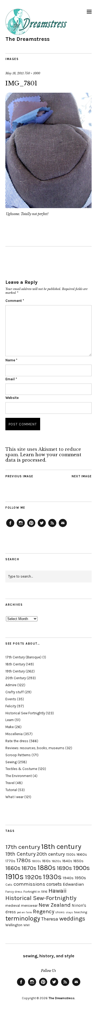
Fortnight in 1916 (35, 892)
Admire (10, 685)
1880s (46, 868)
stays (69, 912)
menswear (29, 906)
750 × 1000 (32, 73)
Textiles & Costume (21, 769)
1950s (80, 877)
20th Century (15, 678)
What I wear (14, 797)
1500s (70, 854)
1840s (67, 861)
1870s (29, 868)
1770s (10, 861)
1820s (56, 861)
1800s (36, 861)
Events (10, 699)
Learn (9, 720)
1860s (12, 868)
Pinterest (31, 526)
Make (9, 727)
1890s (64, 868)
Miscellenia (14, 734)
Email (11, 379)
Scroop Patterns (18, 755)
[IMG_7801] (48, 206)
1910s (14, 876)
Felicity (10, 706)
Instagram (21, 526)
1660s (82, 854)
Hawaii (57, 890)
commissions (29, 884)
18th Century (15, 664)
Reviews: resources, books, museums (34, 748)
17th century (22, 847)
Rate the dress (16, 741)
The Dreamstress (27, 39)
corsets (54, 884)
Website (12, 398)
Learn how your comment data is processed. (43, 457)
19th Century (15, 671)
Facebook (10, 526)
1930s (52, 877)
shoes (60, 912)
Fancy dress (13, 892)
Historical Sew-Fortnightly (41, 898)
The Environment (18, 776)
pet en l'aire (24, 912)
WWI (26, 925)
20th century (51, 854)
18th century (61, 846)
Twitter (42, 526)
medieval (12, 906)
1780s (23, 860)
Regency (43, 911)
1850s (78, 861)
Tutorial (11, 790)
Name (11, 360)
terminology (22, 918)
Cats (8, 884)
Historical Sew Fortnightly (25, 713)
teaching (80, 912)
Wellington (13, 925)
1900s (81, 868)
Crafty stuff (14, 692)
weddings (72, 918)
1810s (46, 861)
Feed (52, 526)
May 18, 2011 (14, 73)
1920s (33, 877)
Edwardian (73, 884)
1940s (68, 877)
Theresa (49, 919)
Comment (14, 301)
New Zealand (55, 905)
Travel (10, 783)
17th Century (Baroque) (23, 657)
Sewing (11, 762)
